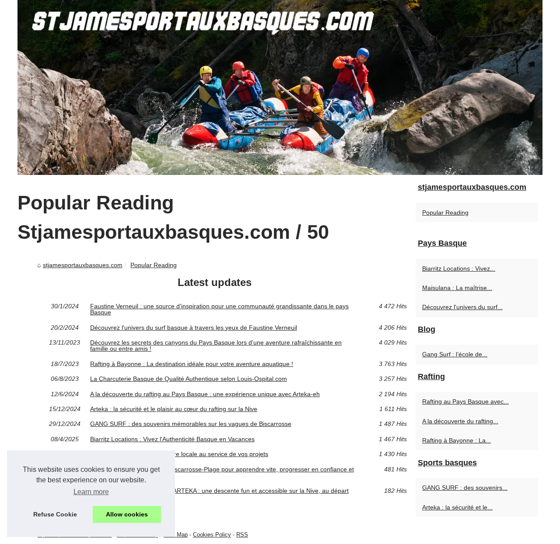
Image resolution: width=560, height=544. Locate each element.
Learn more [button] (91, 491)
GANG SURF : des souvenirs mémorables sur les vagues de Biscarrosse (190, 424)
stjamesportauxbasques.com (82, 265)
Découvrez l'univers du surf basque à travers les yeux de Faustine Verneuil (193, 327)
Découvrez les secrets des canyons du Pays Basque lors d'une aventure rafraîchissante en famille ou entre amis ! (216, 345)
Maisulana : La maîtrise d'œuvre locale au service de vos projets (179, 454)
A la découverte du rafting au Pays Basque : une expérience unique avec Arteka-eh (205, 394)
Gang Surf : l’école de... (454, 354)
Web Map (176, 534)
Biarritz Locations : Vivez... (458, 268)
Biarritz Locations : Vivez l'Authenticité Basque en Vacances (172, 439)
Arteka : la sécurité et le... (457, 507)
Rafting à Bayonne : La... (456, 440)
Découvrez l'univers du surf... (462, 306)
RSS (242, 534)
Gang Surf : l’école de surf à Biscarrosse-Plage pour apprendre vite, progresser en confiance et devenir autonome (222, 472)
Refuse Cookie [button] (55, 514)
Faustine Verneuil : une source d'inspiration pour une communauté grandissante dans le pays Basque (219, 309)
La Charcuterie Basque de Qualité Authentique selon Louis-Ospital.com (188, 379)
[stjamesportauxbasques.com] (280, 87)
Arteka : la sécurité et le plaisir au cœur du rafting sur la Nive (173, 409)
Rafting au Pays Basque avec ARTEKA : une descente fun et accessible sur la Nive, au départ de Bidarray (219, 494)
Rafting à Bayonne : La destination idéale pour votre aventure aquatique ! (191, 364)
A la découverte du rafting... (460, 421)
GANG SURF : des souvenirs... (465, 487)
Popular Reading (153, 265)
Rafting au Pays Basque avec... (465, 401)
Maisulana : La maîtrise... (457, 287)
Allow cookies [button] (127, 514)
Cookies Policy (212, 534)
